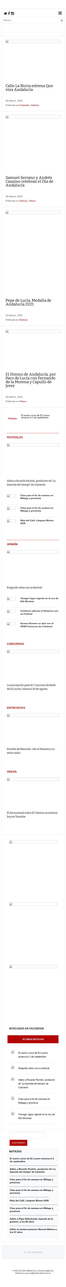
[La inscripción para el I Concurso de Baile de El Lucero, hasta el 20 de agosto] (33, 665)
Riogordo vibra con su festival (24, 587)
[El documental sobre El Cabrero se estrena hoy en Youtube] (33, 793)
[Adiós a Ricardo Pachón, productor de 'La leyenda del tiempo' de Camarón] (33, 459)
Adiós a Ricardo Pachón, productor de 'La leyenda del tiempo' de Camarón (36, 1083)
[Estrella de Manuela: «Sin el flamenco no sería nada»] (33, 729)
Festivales (24, 105)
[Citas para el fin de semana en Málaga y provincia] (11, 498)
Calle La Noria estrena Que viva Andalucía (29, 88)
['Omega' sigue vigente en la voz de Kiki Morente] (11, 601)
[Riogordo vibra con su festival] (33, 565)
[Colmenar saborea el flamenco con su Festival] (11, 614)
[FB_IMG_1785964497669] (33, 905)
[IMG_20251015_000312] (33, 842)
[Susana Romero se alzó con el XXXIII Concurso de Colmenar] (11, 626)
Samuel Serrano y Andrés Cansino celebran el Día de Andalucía (29, 181)
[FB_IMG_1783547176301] (33, 967)
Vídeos (32, 201)
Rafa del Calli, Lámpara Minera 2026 (29, 1200)
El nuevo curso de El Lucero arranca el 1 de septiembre (35, 416)
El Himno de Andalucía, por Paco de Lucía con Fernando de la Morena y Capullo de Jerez (31, 380)
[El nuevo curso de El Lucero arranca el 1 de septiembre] (12, 1052)
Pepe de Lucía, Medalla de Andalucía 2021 (28, 302)
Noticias (35, 105)
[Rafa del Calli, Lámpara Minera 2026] (11, 523)
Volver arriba (34, 1252)
